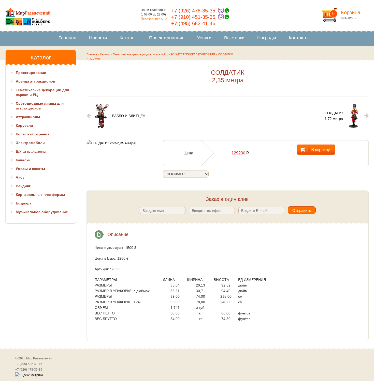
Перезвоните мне (154, 19)
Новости (98, 37)
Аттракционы (28, 117)
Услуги (204, 37)
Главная (67, 37)
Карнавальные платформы (40, 195)
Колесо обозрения (32, 134)
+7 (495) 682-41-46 (193, 23)
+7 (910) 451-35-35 (193, 17)
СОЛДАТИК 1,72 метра (334, 116)
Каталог (128, 37)
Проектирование (166, 37)
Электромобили (30, 143)
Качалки (23, 160)
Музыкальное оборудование (42, 212)
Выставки (234, 37)
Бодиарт (23, 203)
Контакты (298, 37)
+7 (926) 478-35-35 (193, 10)
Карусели (24, 125)
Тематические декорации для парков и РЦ (140, 54)
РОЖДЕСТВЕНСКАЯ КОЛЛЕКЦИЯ (192, 54)
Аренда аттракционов (35, 81)
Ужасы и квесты (30, 169)
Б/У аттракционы (31, 151)
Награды (266, 37)
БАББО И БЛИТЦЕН (128, 116)
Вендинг (23, 186)
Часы (20, 177)
